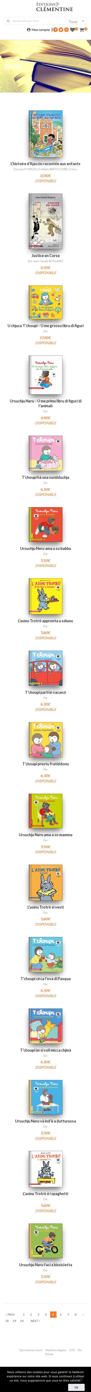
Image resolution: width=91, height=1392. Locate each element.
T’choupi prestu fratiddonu (45, 764)
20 (21, 1321)
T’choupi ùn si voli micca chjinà (45, 1050)
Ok (76, 1387)
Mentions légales (56, 1350)
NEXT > (35, 1321)
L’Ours (73, 169)
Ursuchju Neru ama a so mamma (45, 834)
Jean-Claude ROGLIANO (48, 261)
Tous (72, 21)
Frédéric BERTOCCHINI (53, 169)
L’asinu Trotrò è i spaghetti (45, 1193)
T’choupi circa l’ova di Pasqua (46, 978)
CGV (72, 1350)
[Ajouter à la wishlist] (45, 144)
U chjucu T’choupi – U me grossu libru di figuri (46, 325)
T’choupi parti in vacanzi (45, 692)
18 (7, 1321)
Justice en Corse (46, 255)
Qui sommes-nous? (31, 1350)
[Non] (81, 1378)
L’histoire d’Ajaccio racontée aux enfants (45, 163)
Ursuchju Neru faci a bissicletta (45, 1264)
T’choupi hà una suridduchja (45, 477)
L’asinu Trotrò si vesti (46, 907)
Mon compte (41, 30)
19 (14, 1321)
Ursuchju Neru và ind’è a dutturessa (45, 1121)
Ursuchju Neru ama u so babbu (45, 548)
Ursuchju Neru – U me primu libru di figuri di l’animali (45, 403)
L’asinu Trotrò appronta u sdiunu (45, 620)
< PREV (10, 1314)
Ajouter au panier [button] (45, 128)
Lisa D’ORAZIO (28, 169)
